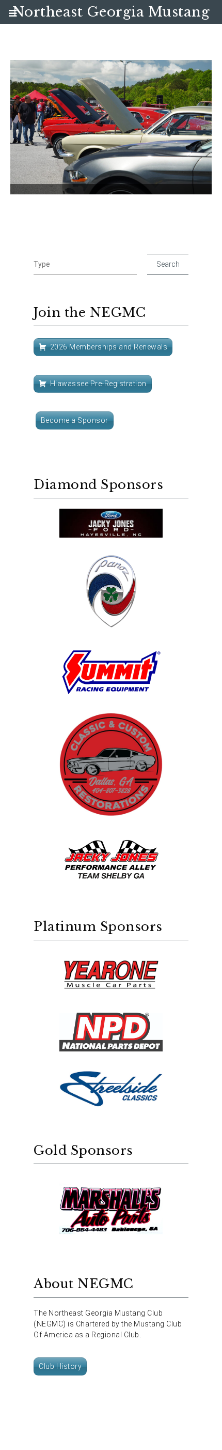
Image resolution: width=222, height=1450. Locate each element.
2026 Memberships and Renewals (109, 347)
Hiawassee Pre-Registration (98, 383)
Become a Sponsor (74, 420)
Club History (60, 1366)
